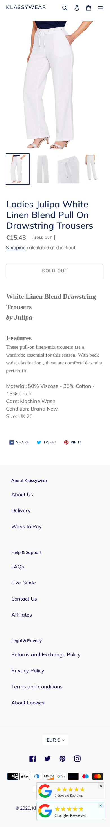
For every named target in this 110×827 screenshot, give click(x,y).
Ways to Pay (26, 526)
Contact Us (24, 598)
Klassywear (26, 7)
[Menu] (100, 7)
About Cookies (28, 702)
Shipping (16, 247)
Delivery (21, 510)
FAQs (17, 566)
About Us (22, 494)
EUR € (53, 740)
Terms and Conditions (37, 686)
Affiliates (21, 614)
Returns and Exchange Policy (46, 654)
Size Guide (23, 582)
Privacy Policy (27, 670)
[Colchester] (45, 797)
